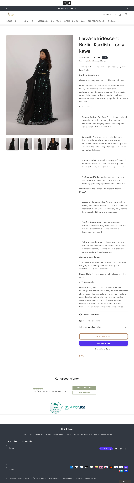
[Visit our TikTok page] (69, 3)
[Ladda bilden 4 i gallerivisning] (53, 144)
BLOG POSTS (86, 434)
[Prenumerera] (47, 448)
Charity (68, 434)
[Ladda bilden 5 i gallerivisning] (67, 144)
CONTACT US (27, 434)
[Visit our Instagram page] (65, 3)
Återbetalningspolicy (39, 478)
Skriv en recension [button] (84, 387)
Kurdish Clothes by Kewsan (21, 478)
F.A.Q (76, 434)
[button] (13, 21)
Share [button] (83, 356)
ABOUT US (39, 434)
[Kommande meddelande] (127, 8)
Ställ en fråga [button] (84, 392)
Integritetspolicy (54, 478)
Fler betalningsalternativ (103, 349)
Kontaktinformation (91, 478)
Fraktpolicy (78, 478)
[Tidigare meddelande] (6, 8)
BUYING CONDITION (54, 434)
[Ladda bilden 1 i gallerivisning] (12, 144)
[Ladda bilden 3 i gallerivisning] (39, 144)
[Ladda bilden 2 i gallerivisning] (26, 144)
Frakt (91, 61)
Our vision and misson (103, 434)
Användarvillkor (67, 478)
